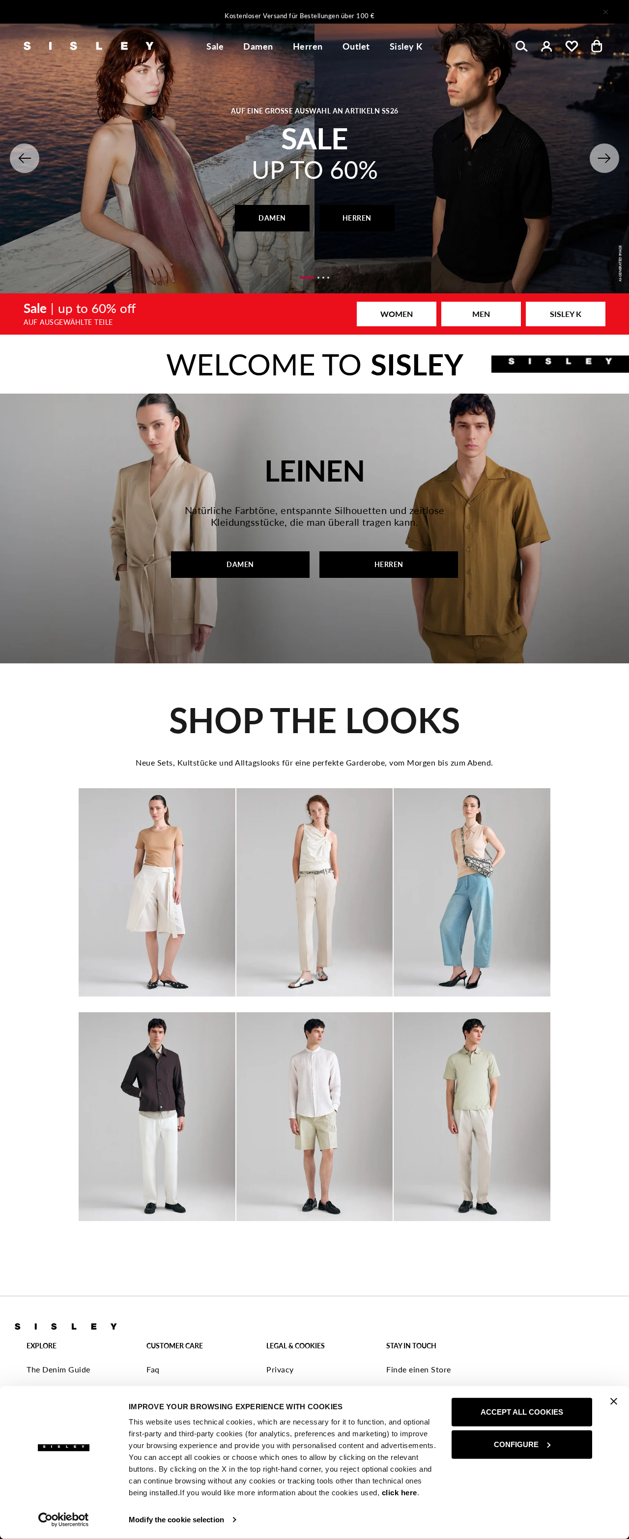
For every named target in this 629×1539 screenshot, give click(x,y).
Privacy (280, 1369)
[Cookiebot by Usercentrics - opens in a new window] (64, 1519)
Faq (153, 1369)
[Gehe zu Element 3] (323, 278)
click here (399, 1492)
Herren (308, 46)
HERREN (357, 218)
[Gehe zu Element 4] (328, 278)
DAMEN (272, 218)
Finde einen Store (418, 1369)
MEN (481, 313)
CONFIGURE (516, 1444)
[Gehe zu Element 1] (307, 278)
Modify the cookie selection (176, 1519)
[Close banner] (613, 1401)
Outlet (356, 46)
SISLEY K (565, 313)
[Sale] (314, 314)
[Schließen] (605, 12)
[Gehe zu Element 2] (318, 278)
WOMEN (396, 313)
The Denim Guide (58, 1369)
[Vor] (444, 12)
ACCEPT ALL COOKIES (522, 1412)
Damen (258, 46)
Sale (215, 46)
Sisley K (406, 46)
